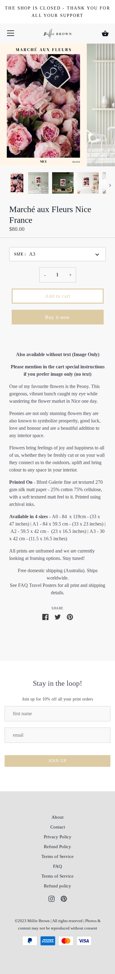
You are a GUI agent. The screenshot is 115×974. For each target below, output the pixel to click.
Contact (57, 827)
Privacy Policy (57, 836)
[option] (17, 184)
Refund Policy (57, 846)
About (57, 817)
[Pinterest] (64, 898)
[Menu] (10, 34)
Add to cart (57, 296)
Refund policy (57, 885)
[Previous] (9, 184)
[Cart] (105, 33)
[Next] (106, 184)
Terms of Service (57, 856)
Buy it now (57, 317)
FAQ (57, 866)
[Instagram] (51, 898)
